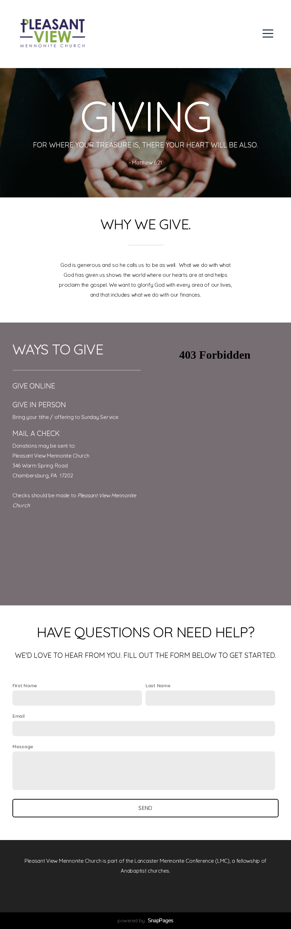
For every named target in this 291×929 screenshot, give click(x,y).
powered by (145, 920)
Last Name (158, 685)
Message (22, 746)
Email (18, 716)
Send (145, 808)
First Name (24, 685)
